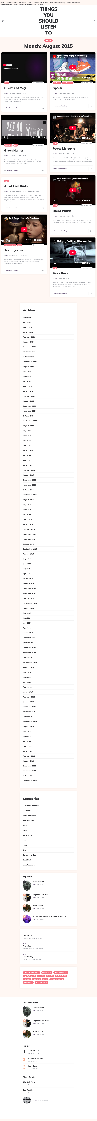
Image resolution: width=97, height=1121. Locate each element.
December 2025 (29, 347)
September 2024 (30, 421)
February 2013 (29, 697)
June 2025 (27, 376)
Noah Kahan (38, 905)
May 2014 (27, 623)
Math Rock (27, 835)
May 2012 (27, 741)
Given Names (14, 150)
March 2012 (28, 751)
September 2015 (30, 549)
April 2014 (27, 628)
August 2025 (28, 366)
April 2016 (27, 519)
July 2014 (27, 613)
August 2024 (28, 426)
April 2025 (27, 386)
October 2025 (28, 357)
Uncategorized (29, 865)
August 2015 (28, 554)
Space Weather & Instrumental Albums (49, 916)
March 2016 (28, 524)
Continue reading (12, 108)
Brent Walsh (62, 211)
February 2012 (29, 756)
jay (7, 93)
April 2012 (27, 746)
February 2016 (29, 529)
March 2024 (28, 450)
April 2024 (27, 445)
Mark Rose (60, 273)
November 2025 (29, 352)
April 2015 (27, 574)
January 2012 (28, 761)
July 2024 (27, 431)
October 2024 (28, 416)
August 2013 (28, 667)
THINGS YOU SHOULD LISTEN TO (48, 21)
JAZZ (25, 830)
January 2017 (28, 475)
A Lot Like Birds (16, 186)
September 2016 (30, 495)
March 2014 (28, 633)
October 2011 (28, 776)
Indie (19, 245)
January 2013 (28, 702)
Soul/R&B (27, 860)
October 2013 (28, 657)
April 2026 (27, 327)
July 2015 (27, 559)
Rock (6, 83)
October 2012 (28, 716)
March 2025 (28, 391)
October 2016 (28, 490)
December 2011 (29, 766)
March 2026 (28, 332)
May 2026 (27, 322)
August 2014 (28, 608)
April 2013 (27, 687)
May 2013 (27, 682)
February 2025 (29, 396)
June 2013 (27, 677)
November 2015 (29, 539)
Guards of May (15, 88)
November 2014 (29, 593)
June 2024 (27, 436)
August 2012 (28, 726)
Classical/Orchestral (31, 806)
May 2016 (27, 514)
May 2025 (27, 381)
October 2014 (28, 598)
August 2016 (28, 500)
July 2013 (27, 672)
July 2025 (27, 371)
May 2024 (27, 440)
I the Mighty (28, 957)
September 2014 (30, 603)
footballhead (38, 881)
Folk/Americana (10, 245)
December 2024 (29, 406)
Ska (24, 850)
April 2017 (27, 460)
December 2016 (29, 480)
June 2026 (27, 317)
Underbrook (38, 1098)
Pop (55, 268)
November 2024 (29, 411)
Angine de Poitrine (41, 895)
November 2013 (29, 652)
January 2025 (28, 401)
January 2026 (28, 342)
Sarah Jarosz (13, 250)
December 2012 (29, 707)
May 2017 (27, 455)
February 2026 (29, 337)
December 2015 (29, 534)
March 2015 (28, 578)
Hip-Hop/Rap (28, 820)
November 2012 (29, 712)
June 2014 (27, 618)
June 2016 (27, 509)
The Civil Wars (29, 1082)
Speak (57, 88)
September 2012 (30, 721)
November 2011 (29, 771)
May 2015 (27, 569)
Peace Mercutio (64, 148)
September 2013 (30, 662)
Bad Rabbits (28, 1090)
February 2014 (29, 638)
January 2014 (28, 643)
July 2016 (27, 504)
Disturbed (27, 936)
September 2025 (30, 362)
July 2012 (27, 731)
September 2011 (30, 781)
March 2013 (28, 692)
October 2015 (28, 544)
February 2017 (29, 470)
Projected (27, 946)
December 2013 (29, 648)
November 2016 (29, 485)
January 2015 (28, 583)
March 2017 (28, 465)
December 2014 (29, 588)
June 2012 (27, 736)
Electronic (57, 83)
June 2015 (27, 564)
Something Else (68, 83)
